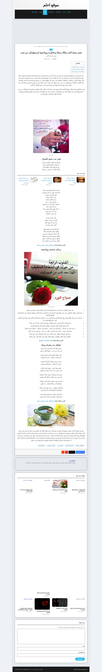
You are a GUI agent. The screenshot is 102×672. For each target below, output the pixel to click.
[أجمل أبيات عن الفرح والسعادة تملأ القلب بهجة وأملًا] (81, 179)
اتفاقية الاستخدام (18, 669)
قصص (40, 12)
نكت (64, 12)
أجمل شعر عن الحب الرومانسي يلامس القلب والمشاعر (47, 180)
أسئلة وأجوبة (34, 12)
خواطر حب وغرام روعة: (77, 71)
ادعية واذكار (58, 12)
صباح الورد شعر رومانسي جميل (45, 245)
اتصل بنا (41, 669)
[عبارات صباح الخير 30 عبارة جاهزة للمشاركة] (77, 602)
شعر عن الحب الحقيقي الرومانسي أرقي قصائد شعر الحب (24, 180)
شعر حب (60, 445)
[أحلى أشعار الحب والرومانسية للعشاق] (42, 604)
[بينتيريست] (66, 452)
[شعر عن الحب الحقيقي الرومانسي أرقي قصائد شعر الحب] (34, 179)
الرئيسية (69, 12)
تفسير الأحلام (51, 12)
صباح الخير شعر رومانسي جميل (45, 401)
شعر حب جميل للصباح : (77, 67)
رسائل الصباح (69, 445)
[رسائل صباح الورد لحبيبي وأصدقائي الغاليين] (59, 484)
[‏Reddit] (62, 452)
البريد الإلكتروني (81, 652)
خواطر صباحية (79, 445)
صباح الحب (41, 445)
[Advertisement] (76, 30)
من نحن (32, 669)
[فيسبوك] (74, 465)
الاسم (84, 646)
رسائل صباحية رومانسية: (77, 69)
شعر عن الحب (50, 445)
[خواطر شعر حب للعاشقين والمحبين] (59, 602)
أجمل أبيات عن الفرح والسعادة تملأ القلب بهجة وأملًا (70, 180)
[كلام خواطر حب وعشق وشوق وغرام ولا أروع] (77, 484)
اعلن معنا (37, 669)
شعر (45, 12)
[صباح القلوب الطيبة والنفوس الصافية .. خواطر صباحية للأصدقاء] (24, 602)
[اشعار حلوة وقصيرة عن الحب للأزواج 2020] (24, 484)
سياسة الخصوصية (26, 669)
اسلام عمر (54, 58)
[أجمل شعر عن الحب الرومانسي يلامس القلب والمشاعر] (57, 179)
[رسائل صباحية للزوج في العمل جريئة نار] (42, 535)
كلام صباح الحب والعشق (45, 340)
